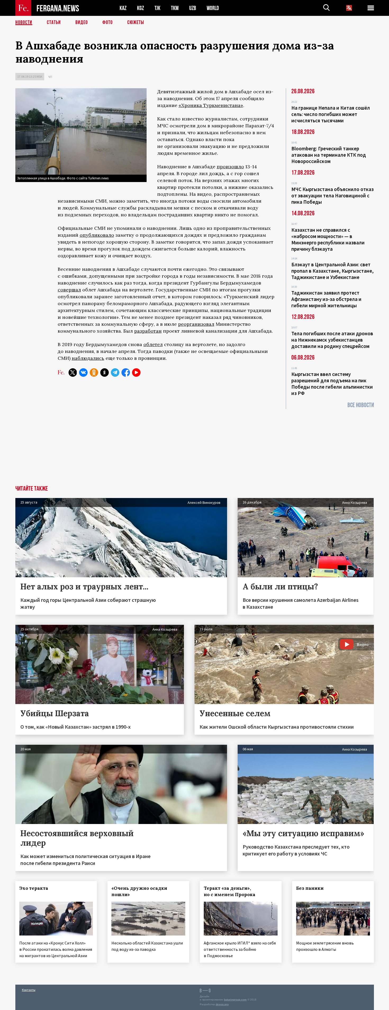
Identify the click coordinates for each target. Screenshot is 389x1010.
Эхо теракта (33, 888)
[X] (73, 372)
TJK (157, 8)
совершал (69, 290)
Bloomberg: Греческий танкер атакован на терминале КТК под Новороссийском (328, 154)
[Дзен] (104, 372)
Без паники (310, 888)
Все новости (360, 405)
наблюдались (88, 358)
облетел (153, 344)
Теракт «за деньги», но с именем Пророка (229, 891)
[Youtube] (136, 372)
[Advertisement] (194, 446)
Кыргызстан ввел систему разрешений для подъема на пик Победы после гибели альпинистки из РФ (332, 383)
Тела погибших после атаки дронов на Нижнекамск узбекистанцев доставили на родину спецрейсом (332, 339)
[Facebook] (125, 372)
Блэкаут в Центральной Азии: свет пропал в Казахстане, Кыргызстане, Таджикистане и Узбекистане (332, 270)
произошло (230, 167)
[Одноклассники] (94, 372)
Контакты (28, 990)
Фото (107, 22)
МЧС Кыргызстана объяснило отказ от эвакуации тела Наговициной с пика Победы (332, 195)
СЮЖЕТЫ (135, 22)
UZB (192, 8)
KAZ (123, 8)
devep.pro (222, 1004)
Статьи (54, 22)
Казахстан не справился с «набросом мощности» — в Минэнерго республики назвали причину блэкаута (328, 239)
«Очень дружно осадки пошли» (139, 891)
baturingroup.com (235, 999)
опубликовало (97, 235)
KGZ (140, 8)
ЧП (50, 77)
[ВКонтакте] (83, 372)
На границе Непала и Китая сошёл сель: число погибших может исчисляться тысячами (330, 114)
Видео (81, 22)
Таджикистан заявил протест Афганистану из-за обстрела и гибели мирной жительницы (326, 299)
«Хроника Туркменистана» (211, 105)
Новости (23, 22)
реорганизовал (196, 324)
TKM (175, 8)
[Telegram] (115, 372)
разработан (148, 331)
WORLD (213, 8)
